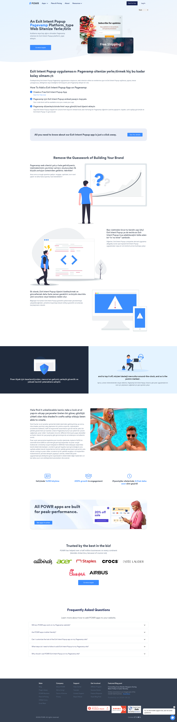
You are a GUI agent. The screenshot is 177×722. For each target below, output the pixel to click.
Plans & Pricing (56, 3)
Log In (143, 3)
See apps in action (43, 523)
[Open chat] (172, 717)
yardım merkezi (132, 378)
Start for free (132, 3)
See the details (135, 135)
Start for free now (39, 95)
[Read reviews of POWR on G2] (119, 709)
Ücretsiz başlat (40, 48)
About (67, 3)
